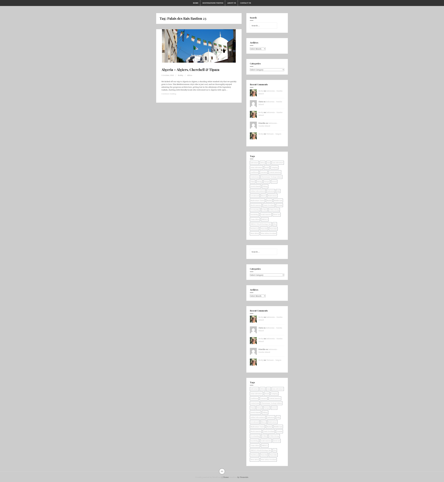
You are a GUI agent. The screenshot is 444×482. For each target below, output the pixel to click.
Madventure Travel (257, 200)
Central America (275, 172)
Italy (278, 191)
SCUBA (264, 210)
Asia (268, 163)
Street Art (276, 215)
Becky (261, 91)
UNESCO (265, 219)
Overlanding (255, 210)
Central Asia (255, 177)
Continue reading (172, 94)
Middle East (278, 200)
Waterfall (264, 229)
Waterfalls (273, 229)
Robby (180, 75)
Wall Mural (254, 229)
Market (269, 200)
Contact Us (245, 3)
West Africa (255, 233)
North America (256, 205)
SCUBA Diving (274, 210)
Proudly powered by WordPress (208, 477)
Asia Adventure (277, 163)
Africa (189, 75)
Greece (274, 182)
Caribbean (254, 172)
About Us (231, 3)
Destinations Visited (212, 3)
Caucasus (263, 172)
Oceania (279, 205)
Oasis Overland (268, 205)
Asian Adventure (256, 167)
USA (274, 224)
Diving (259, 182)
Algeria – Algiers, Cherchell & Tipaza (190, 69)
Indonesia (270, 191)
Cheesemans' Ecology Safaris (271, 177)
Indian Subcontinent (258, 191)
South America (266, 215)
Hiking (265, 186)
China (253, 182)
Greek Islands (255, 186)
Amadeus (233, 477)
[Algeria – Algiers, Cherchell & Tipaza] (198, 48)
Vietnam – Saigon (273, 134)
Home (195, 3)
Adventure (254, 163)
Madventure (272, 196)
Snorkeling (254, 215)
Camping (274, 167)
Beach (267, 167)
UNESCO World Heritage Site (261, 224)
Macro (263, 196)
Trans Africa (255, 219)
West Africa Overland (268, 233)
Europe (266, 182)
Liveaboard (255, 196)
